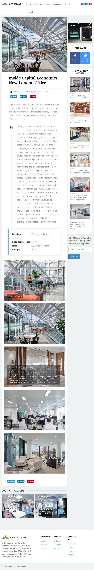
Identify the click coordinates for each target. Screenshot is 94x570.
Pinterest (71, 555)
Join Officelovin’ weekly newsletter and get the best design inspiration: (80, 241)
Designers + (57, 4)
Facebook (72, 544)
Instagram (72, 551)
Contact (44, 548)
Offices (57, 541)
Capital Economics (17, 104)
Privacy (44, 544)
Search (47, 4)
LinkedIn (71, 547)
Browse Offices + (35, 4)
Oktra (35, 115)
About (30, 12)
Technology (31, 92)
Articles (68, 4)
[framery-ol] (80, 33)
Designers (58, 544)
